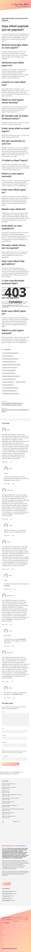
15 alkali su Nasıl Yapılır (8, 356)
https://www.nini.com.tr (6, 772)
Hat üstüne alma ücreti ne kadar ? (9, 787)
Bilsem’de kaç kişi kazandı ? (8, 812)
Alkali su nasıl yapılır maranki (9, 361)
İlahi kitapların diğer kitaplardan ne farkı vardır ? (12, 794)
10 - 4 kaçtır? (5, 756)
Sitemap (16, 774)
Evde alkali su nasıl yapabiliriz (9, 370)
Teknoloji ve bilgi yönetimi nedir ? (9, 783)
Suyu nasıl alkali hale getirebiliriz (9, 390)
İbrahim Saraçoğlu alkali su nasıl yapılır (11, 376)
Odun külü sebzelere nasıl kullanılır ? (10, 805)
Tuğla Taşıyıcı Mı (5, 895)
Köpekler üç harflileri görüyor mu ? (9, 816)
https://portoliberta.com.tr (7, 774)
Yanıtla (11, 462)
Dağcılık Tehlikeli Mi (6, 900)
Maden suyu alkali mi (20, 381)
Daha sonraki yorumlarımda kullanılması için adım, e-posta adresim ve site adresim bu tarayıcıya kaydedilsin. (14, 752)
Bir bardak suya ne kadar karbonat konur (11, 364)
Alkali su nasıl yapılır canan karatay (10, 358)
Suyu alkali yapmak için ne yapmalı (10, 387)
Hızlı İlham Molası (21, 4)
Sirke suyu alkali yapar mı (8, 384)
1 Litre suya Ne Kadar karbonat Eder (10, 353)
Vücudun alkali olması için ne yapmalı (10, 393)
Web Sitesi (4, 742)
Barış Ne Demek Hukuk (7, 891)
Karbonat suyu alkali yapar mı (9, 379)
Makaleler (8, 349)
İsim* (3, 728)
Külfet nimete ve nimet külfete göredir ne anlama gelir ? (13, 808)
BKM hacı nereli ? (5, 790)
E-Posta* (4, 735)
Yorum (3, 711)
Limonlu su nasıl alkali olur (8, 381)
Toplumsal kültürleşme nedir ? (8, 801)
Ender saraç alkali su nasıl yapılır (10, 367)
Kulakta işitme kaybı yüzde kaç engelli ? (10, 798)
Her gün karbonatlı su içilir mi (9, 373)
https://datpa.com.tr (18, 772)
